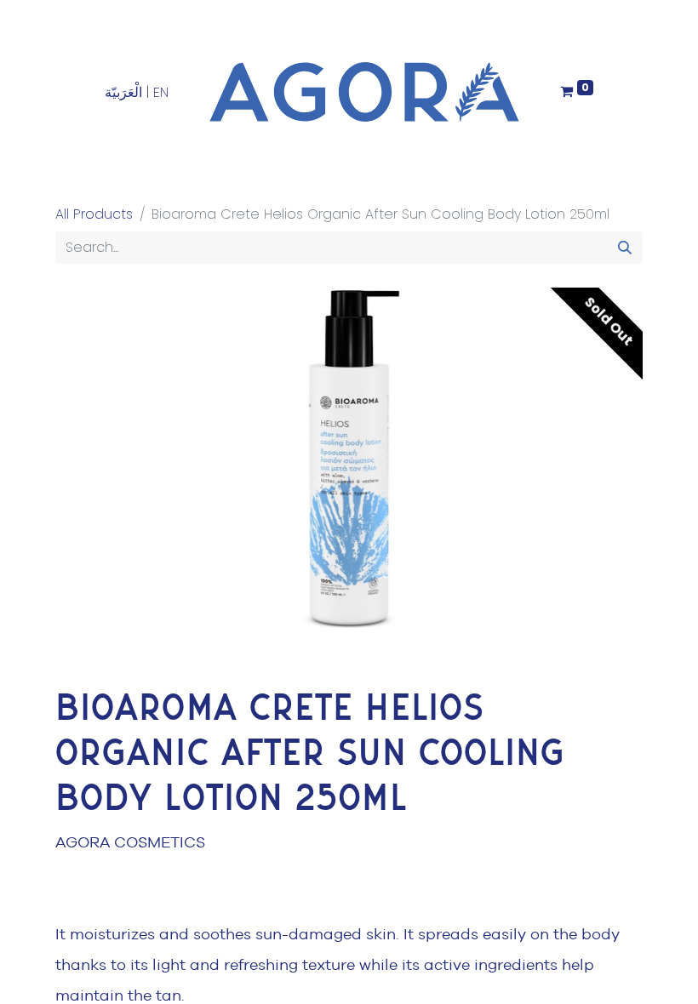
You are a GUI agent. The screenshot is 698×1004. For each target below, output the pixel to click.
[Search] (625, 247)
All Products (94, 214)
